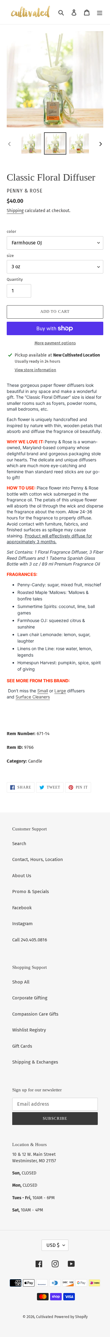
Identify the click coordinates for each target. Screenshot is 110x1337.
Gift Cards (22, 1046)
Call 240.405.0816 (29, 940)
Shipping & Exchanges (35, 1062)
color (11, 231)
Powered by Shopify (71, 1317)
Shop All (20, 982)
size (10, 255)
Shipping (15, 210)
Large (60, 690)
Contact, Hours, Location (37, 859)
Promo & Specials (30, 891)
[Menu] (99, 12)
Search (19, 843)
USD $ (53, 1245)
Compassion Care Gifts (35, 1014)
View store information (35, 370)
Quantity (15, 279)
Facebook (22, 907)
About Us (21, 875)
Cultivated (44, 1317)
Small (42, 690)
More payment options (55, 343)
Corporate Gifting (29, 998)
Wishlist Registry (29, 1030)
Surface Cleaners (33, 696)
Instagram (22, 923)
